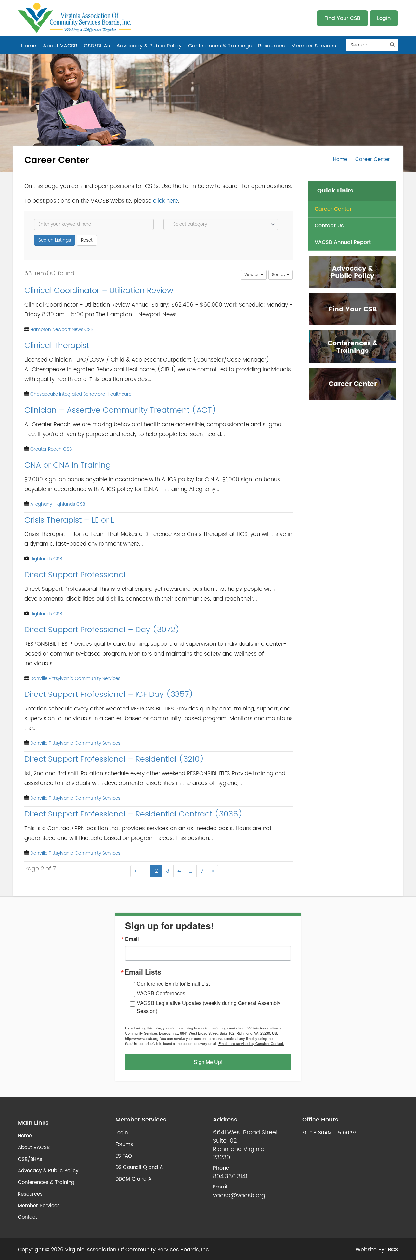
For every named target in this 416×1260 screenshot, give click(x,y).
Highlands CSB (46, 558)
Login (384, 18)
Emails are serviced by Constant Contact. (251, 1043)
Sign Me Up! (208, 1062)
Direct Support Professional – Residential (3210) (114, 759)
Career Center (333, 209)
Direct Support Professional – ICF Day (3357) (108, 694)
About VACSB (60, 45)
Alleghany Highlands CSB (57, 504)
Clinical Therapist (56, 346)
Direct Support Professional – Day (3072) (102, 630)
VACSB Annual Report (343, 242)
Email (132, 939)
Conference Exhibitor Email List (173, 983)
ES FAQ (123, 1156)
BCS (393, 1249)
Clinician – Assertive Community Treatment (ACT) (120, 410)
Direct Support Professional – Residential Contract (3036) (133, 814)
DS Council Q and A (139, 1167)
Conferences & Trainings (220, 45)
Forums (124, 1144)
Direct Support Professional (74, 575)
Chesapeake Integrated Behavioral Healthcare (80, 394)
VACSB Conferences (161, 993)
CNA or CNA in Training (67, 465)
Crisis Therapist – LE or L (69, 520)
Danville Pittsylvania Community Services (75, 678)
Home (28, 45)
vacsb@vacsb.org (239, 1196)
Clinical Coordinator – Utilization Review (98, 291)
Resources (271, 45)
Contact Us (329, 225)
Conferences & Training (46, 1182)
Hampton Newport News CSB (61, 329)
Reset (87, 240)
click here (165, 201)
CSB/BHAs (97, 45)
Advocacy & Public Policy (149, 45)
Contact (27, 1217)
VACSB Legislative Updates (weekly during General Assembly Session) (208, 1007)
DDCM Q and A (133, 1179)
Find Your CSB (342, 18)
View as (252, 275)
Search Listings (54, 240)
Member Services (313, 45)
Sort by (279, 275)
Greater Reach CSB (51, 449)
